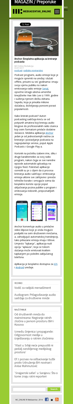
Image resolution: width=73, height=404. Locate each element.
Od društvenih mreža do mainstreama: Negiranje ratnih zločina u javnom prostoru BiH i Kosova (34, 319)
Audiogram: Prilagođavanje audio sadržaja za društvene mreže (35, 297)
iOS (56, 264)
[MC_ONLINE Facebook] (46, 399)
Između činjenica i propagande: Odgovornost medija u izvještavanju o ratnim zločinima (33, 335)
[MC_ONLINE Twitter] (51, 399)
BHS (65, 7)
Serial (45, 88)
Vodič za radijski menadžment (32, 288)
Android (20, 267)
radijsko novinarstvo (33, 70)
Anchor (49, 132)
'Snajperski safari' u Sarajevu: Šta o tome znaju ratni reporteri (36, 375)
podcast (18, 70)
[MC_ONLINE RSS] (56, 399)
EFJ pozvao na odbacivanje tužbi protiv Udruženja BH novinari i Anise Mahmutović (34, 363)
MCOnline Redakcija (23, 66)
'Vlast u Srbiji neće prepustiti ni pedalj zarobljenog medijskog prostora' (33, 349)
